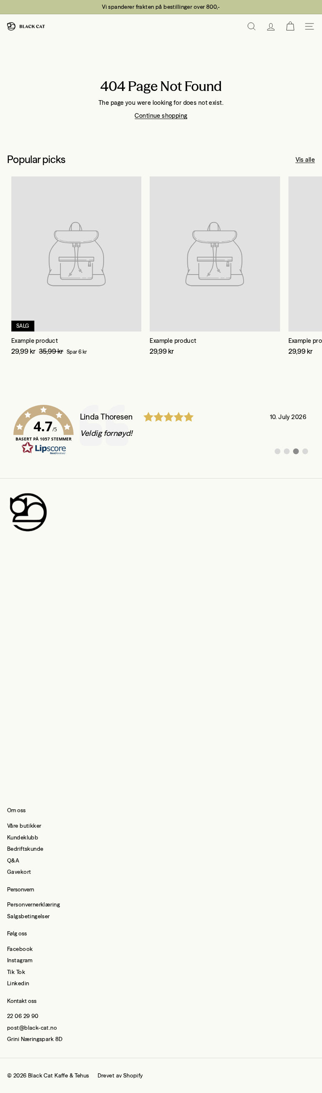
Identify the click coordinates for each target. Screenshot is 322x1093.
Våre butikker (24, 825)
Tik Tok (16, 972)
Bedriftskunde (25, 848)
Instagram (20, 960)
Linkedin (18, 983)
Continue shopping (161, 115)
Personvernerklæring (33, 904)
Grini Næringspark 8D (34, 1039)
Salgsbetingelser (28, 916)
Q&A (13, 860)
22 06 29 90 (23, 1016)
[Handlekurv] (290, 26)
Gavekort (19, 871)
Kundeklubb (22, 837)
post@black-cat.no (32, 1027)
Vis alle (305, 159)
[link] (161, 430)
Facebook (20, 948)
